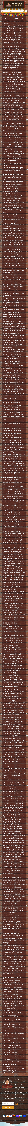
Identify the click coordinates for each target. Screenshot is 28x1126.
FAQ (16, 1082)
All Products (19, 1097)
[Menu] (1, 1)
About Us (18, 1079)
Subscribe (8, 1107)
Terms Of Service (20, 1089)
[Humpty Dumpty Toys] (14, 4)
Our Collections (20, 1094)
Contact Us (18, 1084)
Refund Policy (19, 1087)
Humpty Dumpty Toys (15, 1120)
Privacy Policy (19, 1092)
